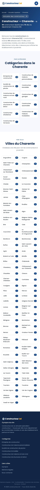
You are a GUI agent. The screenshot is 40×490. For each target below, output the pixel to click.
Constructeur (13, 3)
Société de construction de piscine (13, 448)
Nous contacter (7, 473)
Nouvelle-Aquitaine (14, 12)
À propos (5, 467)
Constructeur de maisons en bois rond (15, 454)
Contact (23, 484)
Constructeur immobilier (10, 451)
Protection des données (32, 482)
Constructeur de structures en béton (14, 457)
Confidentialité (19, 482)
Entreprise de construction (11, 442)
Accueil (4, 12)
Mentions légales (7, 470)
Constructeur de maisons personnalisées (16, 445)
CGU (12, 482)
